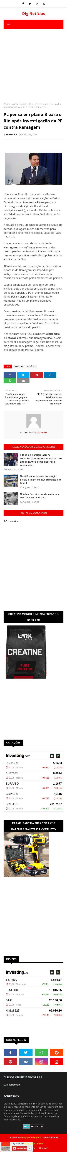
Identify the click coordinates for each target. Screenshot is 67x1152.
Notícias (23, 104)
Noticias (19, 366)
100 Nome (11, 134)
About (33, 1148)
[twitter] (30, 3)
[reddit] (56, 1052)
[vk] (26, 1061)
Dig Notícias (33, 13)
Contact (43, 1148)
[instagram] (37, 3)
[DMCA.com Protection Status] (33, 1127)
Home (24, 1148)
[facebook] (23, 3)
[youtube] (56, 1061)
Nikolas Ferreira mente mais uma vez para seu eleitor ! (39, 496)
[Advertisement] (33, 62)
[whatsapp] (41, 1052)
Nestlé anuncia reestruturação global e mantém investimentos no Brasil (40, 479)
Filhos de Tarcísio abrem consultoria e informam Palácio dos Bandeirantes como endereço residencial (41, 460)
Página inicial (10, 104)
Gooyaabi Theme (33, 1143)
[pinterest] (44, 3)
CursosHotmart (12, 1084)
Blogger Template (31, 1137)
